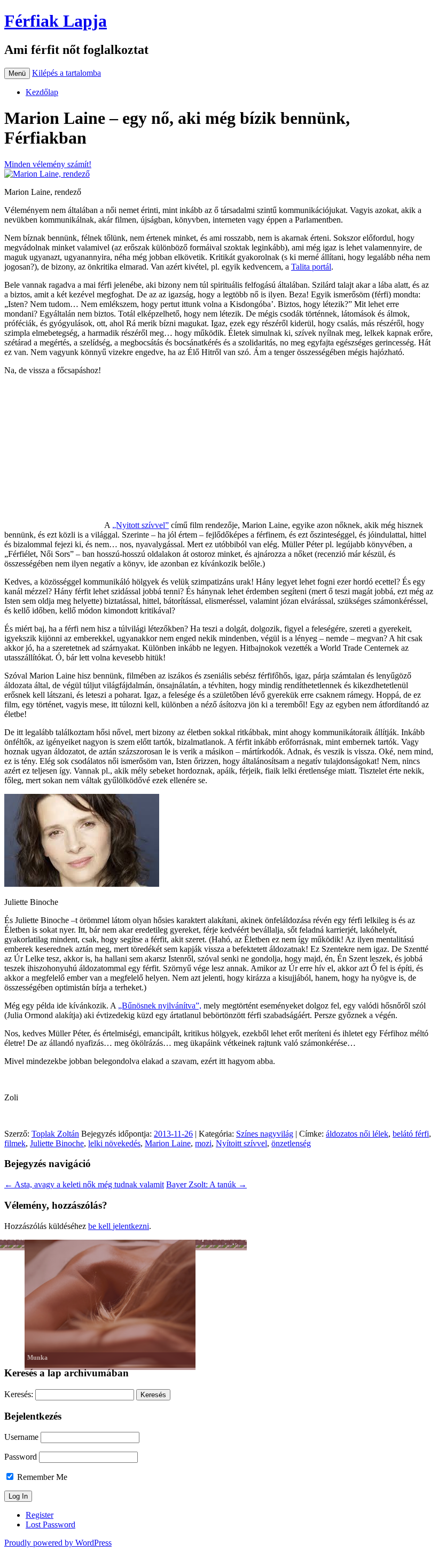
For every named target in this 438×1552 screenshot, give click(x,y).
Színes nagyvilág (264, 1133)
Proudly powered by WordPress (58, 1542)
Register (39, 1514)
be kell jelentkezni (118, 1226)
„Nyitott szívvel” (140, 525)
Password (20, 1456)
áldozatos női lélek (357, 1133)
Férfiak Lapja (55, 20)
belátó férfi (411, 1133)
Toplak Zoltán (55, 1133)
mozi (203, 1143)
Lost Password (50, 1524)
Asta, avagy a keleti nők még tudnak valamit (84, 1184)
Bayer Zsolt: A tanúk (206, 1184)
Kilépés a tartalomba (66, 72)
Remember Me (41, 1477)
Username (21, 1436)
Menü (17, 73)
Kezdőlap (42, 92)
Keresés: (18, 1394)
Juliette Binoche (57, 1143)
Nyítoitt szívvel (241, 1143)
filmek (15, 1143)
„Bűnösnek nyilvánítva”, (159, 1005)
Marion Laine (168, 1143)
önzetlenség (291, 1143)
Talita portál (311, 266)
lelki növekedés (114, 1143)
